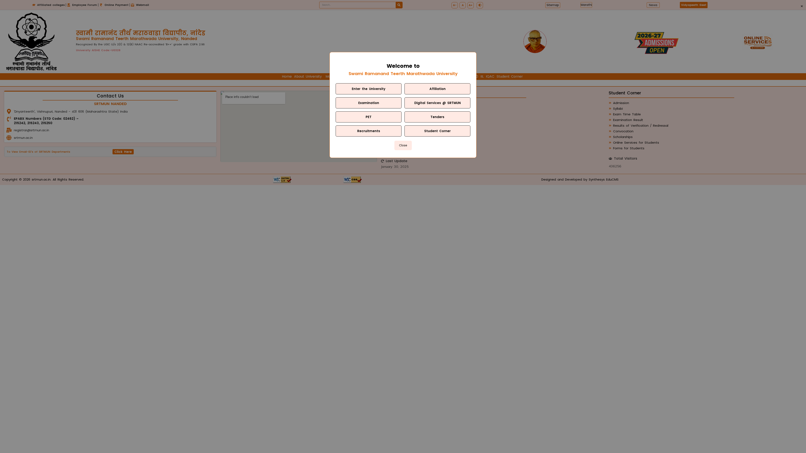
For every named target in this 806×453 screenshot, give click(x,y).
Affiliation (437, 89)
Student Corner (437, 131)
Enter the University (368, 89)
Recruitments (368, 131)
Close (403, 145)
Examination (368, 103)
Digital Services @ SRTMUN (437, 103)
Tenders (437, 117)
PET (369, 117)
